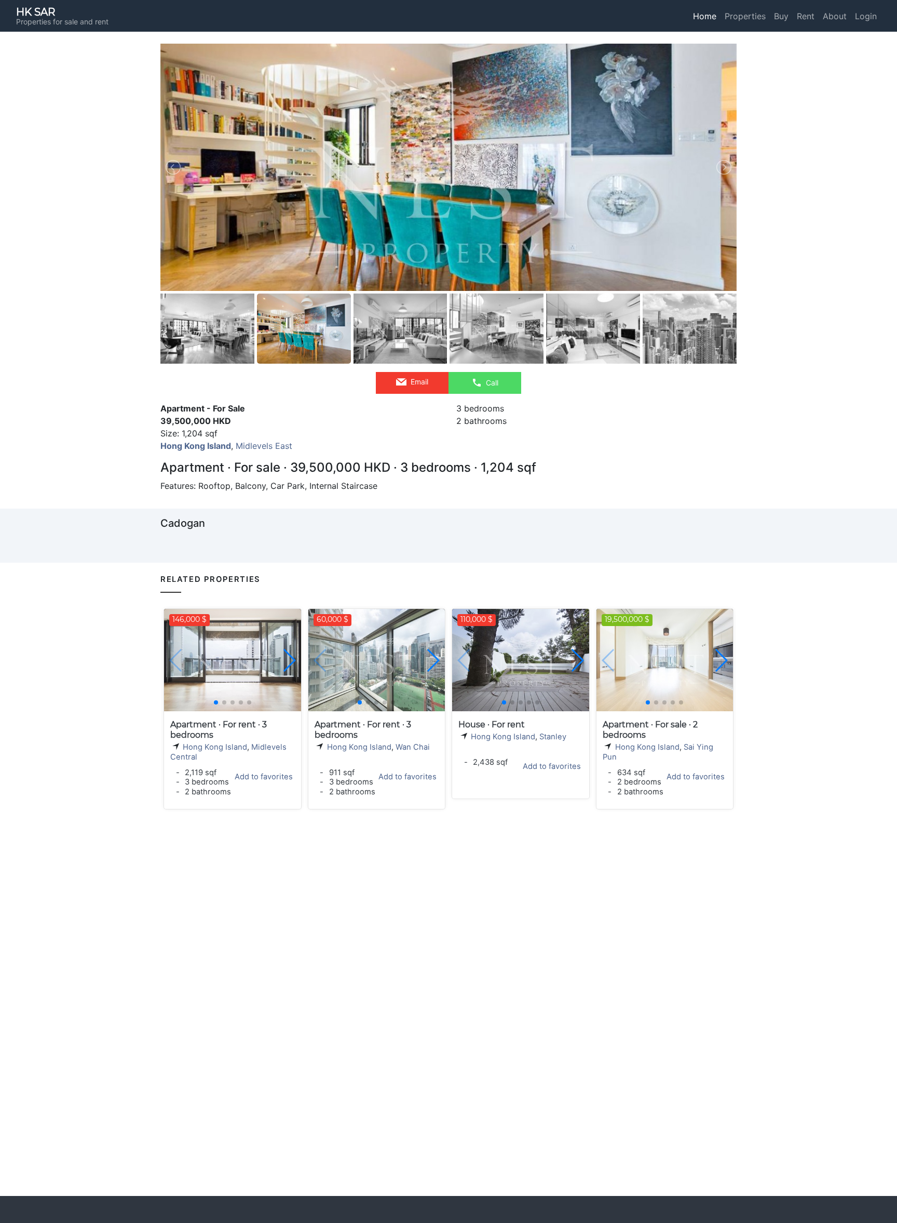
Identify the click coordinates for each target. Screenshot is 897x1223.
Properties (745, 16)
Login (866, 16)
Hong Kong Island (215, 747)
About (835, 16)
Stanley (552, 736)
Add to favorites (264, 776)
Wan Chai (413, 747)
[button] (289, 660)
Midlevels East (264, 446)
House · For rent (491, 724)
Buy (781, 16)
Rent (805, 16)
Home (704, 16)
